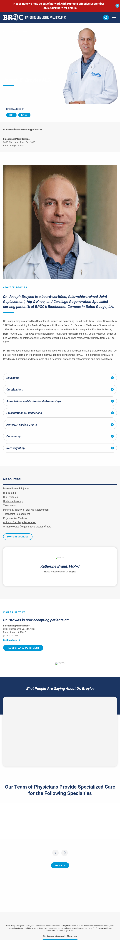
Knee (24, 115)
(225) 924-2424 (10, 635)
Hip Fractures (10, 497)
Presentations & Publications (24, 413)
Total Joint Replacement (16, 513)
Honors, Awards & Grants (21, 424)
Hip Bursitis (9, 492)
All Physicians (17, 31)
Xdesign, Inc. (72, 936)
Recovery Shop (15, 448)
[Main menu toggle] (114, 17)
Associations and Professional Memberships (33, 401)
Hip (11, 115)
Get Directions (10, 640)
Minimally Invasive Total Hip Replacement (26, 509)
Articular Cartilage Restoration (19, 522)
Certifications (14, 389)
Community (13, 436)
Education (12, 377)
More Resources (17, 536)
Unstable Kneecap (13, 501)
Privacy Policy (43, 928)
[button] (106, 17)
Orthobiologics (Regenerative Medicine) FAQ (27, 526)
